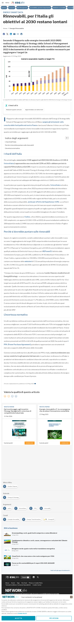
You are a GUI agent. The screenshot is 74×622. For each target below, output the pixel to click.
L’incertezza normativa (12, 148)
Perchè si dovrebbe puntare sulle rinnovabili (19, 145)
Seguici (24, 577)
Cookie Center (37, 585)
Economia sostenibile (66, 7)
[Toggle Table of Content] (66, 138)
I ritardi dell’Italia (10, 142)
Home (5, 28)
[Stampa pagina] (21, 33)
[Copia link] (17, 33)
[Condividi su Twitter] (7, 33)
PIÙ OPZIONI (53, 618)
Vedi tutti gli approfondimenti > (60, 570)
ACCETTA (18, 618)
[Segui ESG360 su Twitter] (38, 577)
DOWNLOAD (29, 443)
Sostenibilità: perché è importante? (32, 7)
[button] (5, 2)
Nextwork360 (9, 594)
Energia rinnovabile (17, 28)
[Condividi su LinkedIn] (10, 33)
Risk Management (14, 7)
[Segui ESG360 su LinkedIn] (33, 577)
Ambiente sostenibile (51, 7)
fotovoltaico (9, 163)
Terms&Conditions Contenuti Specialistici (18, 585)
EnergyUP (4, 7)
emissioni (28, 261)
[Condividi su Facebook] (3, 33)
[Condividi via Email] (14, 33)
